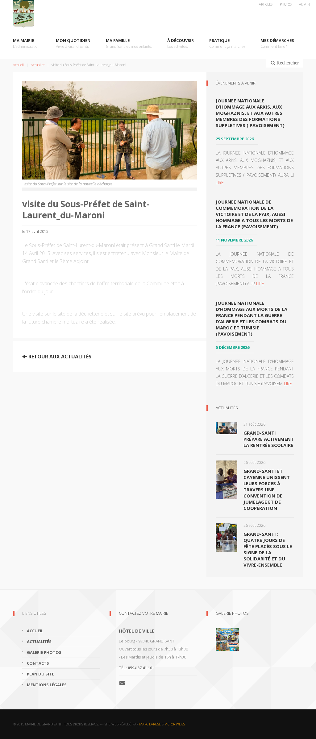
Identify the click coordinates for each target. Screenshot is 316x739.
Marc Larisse (150, 724)
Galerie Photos (232, 613)
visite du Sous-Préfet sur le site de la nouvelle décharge (68, 184)
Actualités (227, 408)
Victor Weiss (175, 724)
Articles (265, 4)
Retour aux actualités (59, 356)
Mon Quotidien (73, 43)
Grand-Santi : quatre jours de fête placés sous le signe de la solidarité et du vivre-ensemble (267, 549)
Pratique (227, 43)
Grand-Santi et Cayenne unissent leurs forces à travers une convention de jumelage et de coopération (266, 489)
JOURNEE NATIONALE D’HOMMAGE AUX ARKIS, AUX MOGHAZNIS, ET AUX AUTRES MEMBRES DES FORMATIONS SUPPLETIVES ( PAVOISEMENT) (250, 112)
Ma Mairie (26, 43)
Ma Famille (129, 43)
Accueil (18, 64)
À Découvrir (180, 43)
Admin (304, 4)
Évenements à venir (236, 83)
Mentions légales (47, 684)
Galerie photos (44, 652)
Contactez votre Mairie (143, 613)
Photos (286, 4)
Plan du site (40, 674)
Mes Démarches (277, 43)
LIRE (220, 182)
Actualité (37, 64)
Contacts (38, 663)
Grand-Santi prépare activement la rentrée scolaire (268, 439)
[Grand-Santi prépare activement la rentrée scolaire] (226, 427)
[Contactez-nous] (124, 683)
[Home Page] (158, 14)
